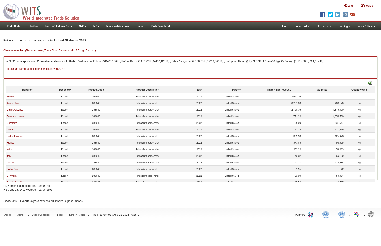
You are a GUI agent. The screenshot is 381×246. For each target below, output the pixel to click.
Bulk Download (160, 26)
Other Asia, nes (15, 109)
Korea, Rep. (13, 103)
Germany (12, 122)
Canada (11, 162)
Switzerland (13, 169)
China (10, 129)
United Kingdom (15, 136)
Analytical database (118, 26)
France (10, 142)
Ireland (10, 96)
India (9, 149)
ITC (311, 214)
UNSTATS (341, 214)
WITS (44, 11)
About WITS (303, 26)
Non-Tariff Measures (57, 26)
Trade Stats (14, 26)
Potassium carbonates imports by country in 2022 (35, 68)
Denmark (12, 175)
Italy (9, 155)
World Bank (372, 214)
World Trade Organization (357, 214)
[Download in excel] (370, 82)
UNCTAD (326, 214)
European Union (15, 116)
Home (285, 26)
